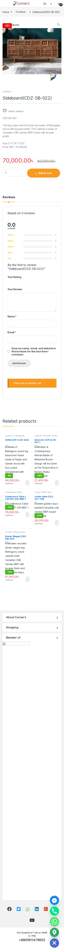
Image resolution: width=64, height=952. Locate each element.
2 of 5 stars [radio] (12, 281)
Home (6, 11)
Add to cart (45, 173)
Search (45, 3)
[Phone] (54, 911)
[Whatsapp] (54, 921)
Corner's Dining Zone (15, 532)
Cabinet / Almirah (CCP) (45, 435)
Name (12, 316)
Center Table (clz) (42, 492)
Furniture (21, 11)
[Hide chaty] (54, 943)
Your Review (15, 289)
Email (12, 332)
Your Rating (14, 277)
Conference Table (13, 492)
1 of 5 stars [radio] (9, 281)
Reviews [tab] (9, 197)
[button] (58, 24)
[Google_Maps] (54, 932)
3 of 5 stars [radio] (15, 281)
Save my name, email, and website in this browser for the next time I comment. (33, 351)
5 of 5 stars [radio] (21, 281)
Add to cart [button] (27, 483)
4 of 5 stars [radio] (18, 281)
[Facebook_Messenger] (54, 900)
